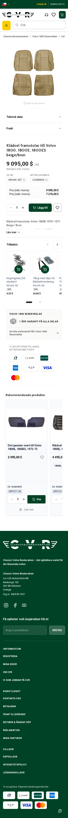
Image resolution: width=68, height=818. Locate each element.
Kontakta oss (12, 698)
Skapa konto (57, 4)
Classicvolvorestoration (15, 36)
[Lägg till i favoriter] (57, 208)
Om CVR (7, 672)
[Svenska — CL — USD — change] (6, 4)
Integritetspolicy (15, 764)
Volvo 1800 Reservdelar (44, 36)
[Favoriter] (53, 14)
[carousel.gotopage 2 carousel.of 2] (40, 302)
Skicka (57, 630)
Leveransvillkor (14, 772)
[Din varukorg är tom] (62, 15)
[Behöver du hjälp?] (60, 811)
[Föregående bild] (47, 244)
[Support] (46, 15)
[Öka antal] (23, 207)
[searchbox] (39, 25)
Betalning (9, 706)
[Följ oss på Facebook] (15, 605)
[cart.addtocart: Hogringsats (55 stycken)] (18, 269)
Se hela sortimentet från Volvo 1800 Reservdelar (28, 333)
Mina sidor (10, 664)
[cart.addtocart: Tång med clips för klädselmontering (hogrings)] (45, 269)
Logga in (41, 4)
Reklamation (11, 730)
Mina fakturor (12, 738)
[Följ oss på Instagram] (6, 605)
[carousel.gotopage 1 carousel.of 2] (29, 302)
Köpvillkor (10, 756)
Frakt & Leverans (14, 714)
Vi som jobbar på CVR (16, 680)
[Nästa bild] (57, 244)
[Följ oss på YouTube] (24, 605)
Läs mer (11, 232)
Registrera (10, 656)
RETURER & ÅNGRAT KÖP (17, 722)
